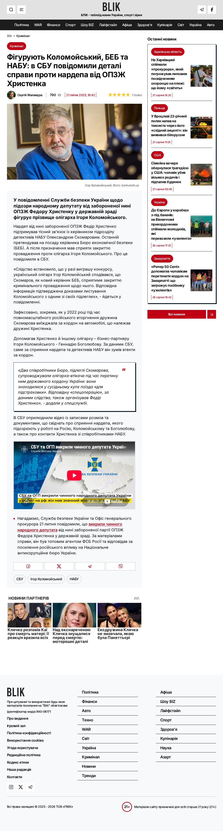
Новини (89, 766)
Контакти (14, 777)
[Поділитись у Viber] (121, 566)
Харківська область (168, 52)
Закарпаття (162, 258)
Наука (165, 748)
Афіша (127, 25)
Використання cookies (25, 740)
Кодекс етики (18, 762)
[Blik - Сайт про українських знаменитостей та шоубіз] (16, 695)
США (157, 155)
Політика (21, 25)
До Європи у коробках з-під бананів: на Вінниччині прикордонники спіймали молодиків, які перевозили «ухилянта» (170, 224)
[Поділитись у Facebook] (28, 566)
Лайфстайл (108, 25)
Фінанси (53, 25)
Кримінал (16, 46)
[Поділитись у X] (59, 566)
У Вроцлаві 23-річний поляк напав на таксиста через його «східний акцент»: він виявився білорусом (169, 125)
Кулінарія (164, 25)
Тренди (89, 775)
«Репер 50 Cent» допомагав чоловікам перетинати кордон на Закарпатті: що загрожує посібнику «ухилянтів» (169, 278)
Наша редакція (19, 769)
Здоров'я (144, 25)
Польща (159, 108)
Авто (211, 25)
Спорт (70, 25)
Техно (87, 720)
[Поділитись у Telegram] (90, 566)
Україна (195, 25)
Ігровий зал (16, 726)
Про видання (17, 718)
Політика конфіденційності (29, 733)
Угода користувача (22, 748)
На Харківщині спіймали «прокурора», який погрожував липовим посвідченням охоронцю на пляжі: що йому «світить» (169, 74)
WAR (38, 25)
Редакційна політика (24, 755)
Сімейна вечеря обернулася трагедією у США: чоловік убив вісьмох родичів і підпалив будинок (169, 172)
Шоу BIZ (87, 25)
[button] (11, 9)
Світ (180, 25)
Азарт (165, 757)
